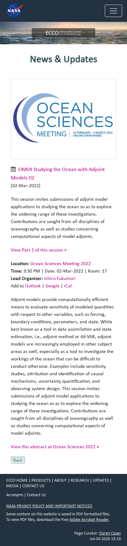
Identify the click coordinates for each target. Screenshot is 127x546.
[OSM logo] (63, 120)
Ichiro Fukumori (60, 278)
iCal (68, 285)
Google (52, 285)
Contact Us (36, 495)
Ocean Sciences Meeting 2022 (60, 263)
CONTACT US (33, 486)
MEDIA (12, 486)
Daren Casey (110, 533)
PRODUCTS (41, 480)
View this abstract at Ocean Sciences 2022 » (55, 446)
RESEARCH (80, 480)
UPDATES (101, 480)
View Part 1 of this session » (39, 249)
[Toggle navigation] (113, 11)
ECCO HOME (17, 480)
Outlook (33, 285)
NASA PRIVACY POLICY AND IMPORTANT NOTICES (49, 506)
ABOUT (60, 480)
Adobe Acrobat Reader (89, 520)
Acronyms (14, 495)
